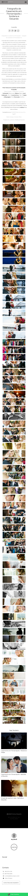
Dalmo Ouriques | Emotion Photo (14, 117)
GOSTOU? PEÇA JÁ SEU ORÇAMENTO (11, 882)
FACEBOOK (14, 112)
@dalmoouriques (14, 814)
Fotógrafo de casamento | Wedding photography (14, 119)
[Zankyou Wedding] (14, 847)
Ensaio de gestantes (14, 107)
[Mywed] (14, 836)
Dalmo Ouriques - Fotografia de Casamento (14, 91)
